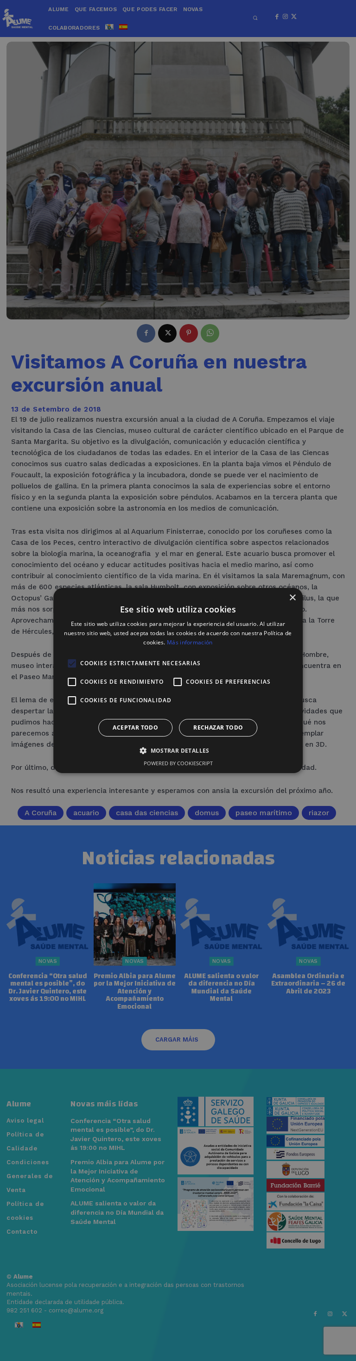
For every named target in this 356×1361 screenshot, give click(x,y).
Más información (190, 642)
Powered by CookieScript (178, 763)
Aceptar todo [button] (135, 727)
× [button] (292, 597)
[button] (178, 750)
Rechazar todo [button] (218, 727)
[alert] (178, 680)
